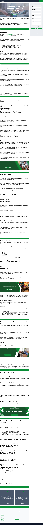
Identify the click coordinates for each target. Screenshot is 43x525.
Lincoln (2, 517)
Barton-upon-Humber (17, 511)
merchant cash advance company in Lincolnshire (10, 34)
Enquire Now (14, 319)
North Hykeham (3, 520)
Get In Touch (36, 28)
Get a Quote (14, 14)
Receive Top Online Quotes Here (15, 172)
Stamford (16, 520)
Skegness (2, 516)
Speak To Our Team (15, 418)
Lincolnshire (2, 518)
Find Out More (15, 238)
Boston (2, 519)
